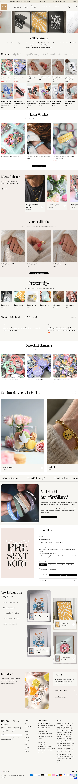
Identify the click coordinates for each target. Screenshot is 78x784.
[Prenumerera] (21, 735)
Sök (25, 723)
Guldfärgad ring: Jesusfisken (8, 264)
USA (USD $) (6, 771)
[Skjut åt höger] (5, 189)
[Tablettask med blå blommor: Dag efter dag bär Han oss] (7, 91)
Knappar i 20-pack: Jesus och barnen (10, 379)
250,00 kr (52, 564)
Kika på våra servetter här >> (65, 683)
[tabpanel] (39, 83)
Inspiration (27, 729)
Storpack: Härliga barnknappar (61, 379)
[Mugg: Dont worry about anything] (71, 67)
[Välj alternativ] (47, 617)
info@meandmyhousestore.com (48, 725)
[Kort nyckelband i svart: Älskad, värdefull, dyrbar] (20, 91)
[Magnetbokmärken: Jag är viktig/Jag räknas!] (45, 91)
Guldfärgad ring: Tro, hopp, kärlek (61, 264)
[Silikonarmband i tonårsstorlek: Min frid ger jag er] (39, 138)
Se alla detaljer (43, 580)
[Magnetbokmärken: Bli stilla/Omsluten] (58, 91)
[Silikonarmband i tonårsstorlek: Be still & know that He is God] (65, 138)
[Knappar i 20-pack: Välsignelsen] (20, 67)
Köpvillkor (27, 734)
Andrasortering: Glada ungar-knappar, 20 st (12, 156)
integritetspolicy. (9, 739)
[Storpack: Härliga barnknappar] (65, 366)
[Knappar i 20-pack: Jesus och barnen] (7, 67)
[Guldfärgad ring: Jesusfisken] (33, 67)
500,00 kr (61, 564)
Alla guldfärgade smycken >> (39, 273)
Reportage (27, 747)
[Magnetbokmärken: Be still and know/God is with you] (33, 91)
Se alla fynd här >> (39, 166)
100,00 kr (43, 564)
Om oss (26, 744)
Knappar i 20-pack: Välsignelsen (35, 379)
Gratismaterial (28, 726)
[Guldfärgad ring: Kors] (45, 67)
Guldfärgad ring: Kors (44, 77)
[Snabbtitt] (11, 61)
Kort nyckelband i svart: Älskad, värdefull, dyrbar (19, 103)
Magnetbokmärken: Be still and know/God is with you (32, 103)
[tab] (5, 54)
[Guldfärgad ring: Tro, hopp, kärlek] (58, 67)
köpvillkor (3, 739)
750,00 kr (70, 564)
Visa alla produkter (72, 54)
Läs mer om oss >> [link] (42, 753)
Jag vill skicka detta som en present (49, 569)
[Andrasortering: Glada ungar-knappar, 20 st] (13, 138)
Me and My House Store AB (11, 775)
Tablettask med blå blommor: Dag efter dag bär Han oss (6, 103)
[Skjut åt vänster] (2, 189)
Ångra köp (27, 737)
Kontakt (26, 731)
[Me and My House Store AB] (37, 690)
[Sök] (68, 6)
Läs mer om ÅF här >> (49, 517)
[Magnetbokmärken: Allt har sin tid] (71, 91)
